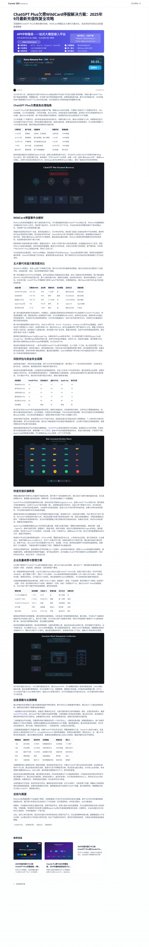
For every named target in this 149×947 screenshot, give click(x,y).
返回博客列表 (20, 884)
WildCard (39, 825)
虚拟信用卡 (48, 825)
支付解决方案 (30, 825)
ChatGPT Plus (19, 825)
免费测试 (94, 68)
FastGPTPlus (53, 428)
